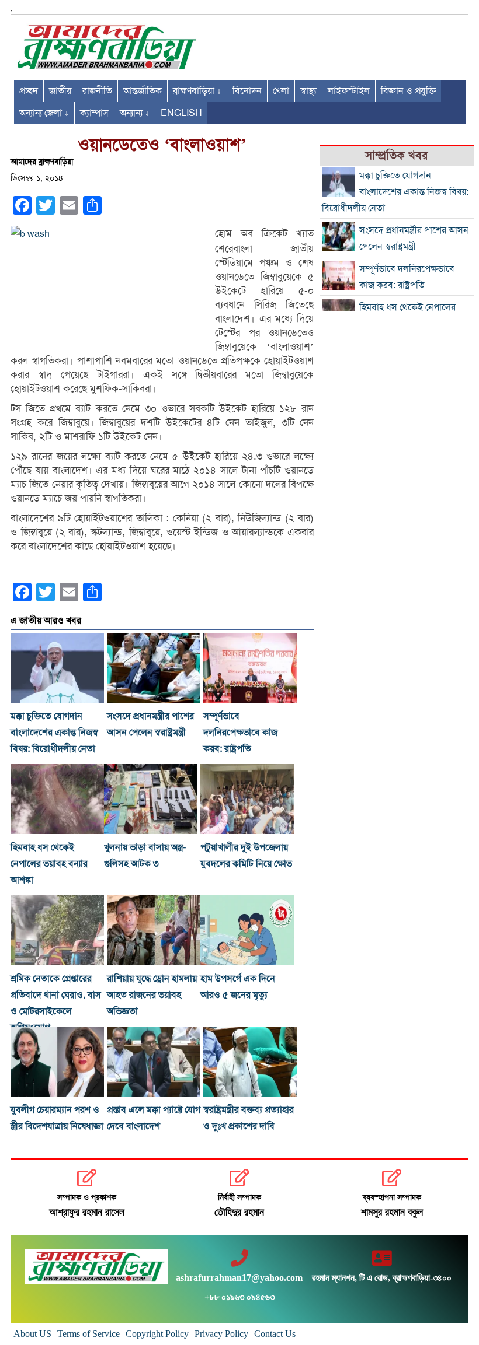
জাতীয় (60, 91)
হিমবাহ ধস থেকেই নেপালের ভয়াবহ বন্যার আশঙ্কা (49, 864)
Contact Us (275, 1334)
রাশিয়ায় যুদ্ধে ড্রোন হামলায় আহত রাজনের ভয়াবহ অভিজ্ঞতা (152, 995)
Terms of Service (88, 1334)
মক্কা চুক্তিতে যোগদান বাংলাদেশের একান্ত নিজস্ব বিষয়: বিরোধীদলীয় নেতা (54, 732)
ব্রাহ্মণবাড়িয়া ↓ (197, 91)
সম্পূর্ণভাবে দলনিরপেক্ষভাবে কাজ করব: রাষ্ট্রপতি (240, 732)
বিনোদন (247, 91)
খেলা (281, 91)
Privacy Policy (221, 1334)
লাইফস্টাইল (349, 91)
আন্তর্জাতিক (142, 91)
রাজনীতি (97, 91)
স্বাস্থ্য (308, 91)
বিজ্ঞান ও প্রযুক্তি (408, 91)
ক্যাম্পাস (94, 113)
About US (32, 1334)
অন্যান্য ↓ (135, 113)
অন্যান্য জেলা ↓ (44, 113)
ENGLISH (181, 113)
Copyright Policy (157, 1334)
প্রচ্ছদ (28, 91)
